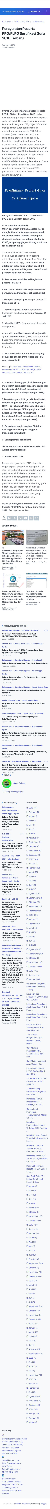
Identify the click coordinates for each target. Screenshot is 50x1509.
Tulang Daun (28, 713)
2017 (33, 915)
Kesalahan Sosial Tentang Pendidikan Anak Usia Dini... (35, 1027)
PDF (21, 995)
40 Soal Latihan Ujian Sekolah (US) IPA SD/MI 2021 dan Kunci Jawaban (12, 935)
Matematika (6, 948)
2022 (32, 1358)
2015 (32, 808)
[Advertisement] (25, 77)
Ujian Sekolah (18, 930)
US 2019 (5, 1002)
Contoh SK (25, 630)
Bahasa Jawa (7, 644)
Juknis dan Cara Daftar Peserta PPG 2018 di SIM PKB (36, 1081)
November (34, 850)
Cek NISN (5, 834)
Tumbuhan (39, 713)
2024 (32, 1366)
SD (5, 999)
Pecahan (17, 948)
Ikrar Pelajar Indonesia (20, 761)
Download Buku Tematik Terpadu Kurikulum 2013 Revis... (37, 1138)
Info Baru (5, 837)
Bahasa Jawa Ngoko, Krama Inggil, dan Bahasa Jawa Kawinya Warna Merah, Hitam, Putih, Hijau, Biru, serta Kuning (24, 735)
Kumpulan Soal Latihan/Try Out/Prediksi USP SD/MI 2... (37, 997)
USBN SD (5, 1005)
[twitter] (14, 518)
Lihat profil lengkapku (13, 791)
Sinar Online (19, 783)
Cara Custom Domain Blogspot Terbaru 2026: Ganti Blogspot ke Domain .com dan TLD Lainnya (12, 1487)
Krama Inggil (37, 644)
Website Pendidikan (22, 1504)
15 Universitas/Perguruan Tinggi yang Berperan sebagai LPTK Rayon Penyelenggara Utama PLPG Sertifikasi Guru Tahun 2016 (12, 556)
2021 (33, 1323)
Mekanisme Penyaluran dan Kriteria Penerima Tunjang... (36, 987)
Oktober (33, 846)
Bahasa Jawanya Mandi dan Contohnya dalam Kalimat (24, 663)
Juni (31, 829)
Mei (31, 825)
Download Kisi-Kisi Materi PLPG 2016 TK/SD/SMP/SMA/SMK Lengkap (36, 595)
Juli (31, 833)
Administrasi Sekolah (10, 630)
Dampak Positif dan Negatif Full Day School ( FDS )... (36, 1169)
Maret (32, 816)
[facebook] (9, 518)
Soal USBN (6, 930)
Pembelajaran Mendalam (11, 952)
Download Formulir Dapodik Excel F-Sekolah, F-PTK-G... (34, 1102)
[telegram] (25, 518)
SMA (18, 856)
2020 (32, 1281)
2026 (33, 1409)
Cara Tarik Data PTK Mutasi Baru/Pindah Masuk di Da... (35, 1179)
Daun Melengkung (9, 713)
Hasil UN (5, 856)
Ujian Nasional (13, 859)
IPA (19, 713)
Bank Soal (6, 899)
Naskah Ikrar (36, 761)
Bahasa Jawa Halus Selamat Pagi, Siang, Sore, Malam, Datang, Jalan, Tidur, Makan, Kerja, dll (24, 752)
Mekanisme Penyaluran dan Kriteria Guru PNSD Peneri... (36, 1007)
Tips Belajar (6, 955)
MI (17, 995)
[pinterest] (31, 518)
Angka (4, 700)
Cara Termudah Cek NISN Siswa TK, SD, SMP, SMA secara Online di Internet (12, 845)
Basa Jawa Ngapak (22, 660)
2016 (33, 859)
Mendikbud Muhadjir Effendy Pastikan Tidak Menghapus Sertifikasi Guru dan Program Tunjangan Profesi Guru (37, 553)
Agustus (33, 838)
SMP (4, 859)
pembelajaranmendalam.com (14, 1439)
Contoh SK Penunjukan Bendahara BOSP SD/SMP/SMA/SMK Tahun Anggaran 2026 (19, 635)
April (32, 820)
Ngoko (4, 647)
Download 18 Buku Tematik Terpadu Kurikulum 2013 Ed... (35, 1148)
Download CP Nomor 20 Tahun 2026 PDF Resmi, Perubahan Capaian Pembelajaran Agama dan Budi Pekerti (12, 1448)
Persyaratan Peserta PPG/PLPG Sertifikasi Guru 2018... (35, 1071)
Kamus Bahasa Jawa (40, 687)
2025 (32, 1379)
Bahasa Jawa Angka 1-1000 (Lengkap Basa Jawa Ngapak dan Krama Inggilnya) (22, 651)
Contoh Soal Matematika (11, 945)
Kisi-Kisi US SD (8, 995)
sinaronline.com (9, 1479)
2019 (33, 1225)
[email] (36, 518)
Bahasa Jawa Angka (22, 644)
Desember (34, 855)
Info (12, 856)
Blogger (43, 1504)
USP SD (15, 899)
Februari (33, 812)
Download (35, 630)
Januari (33, 863)
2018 (33, 971)
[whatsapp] (20, 518)
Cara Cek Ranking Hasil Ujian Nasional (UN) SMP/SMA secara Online (12, 864)
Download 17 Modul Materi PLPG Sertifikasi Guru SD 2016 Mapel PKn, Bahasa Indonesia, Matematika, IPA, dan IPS (21, 369)
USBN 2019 (15, 1002)
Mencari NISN (7, 840)
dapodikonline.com (10, 1460)
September (34, 842)
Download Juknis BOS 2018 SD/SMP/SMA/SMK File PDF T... (37, 1159)
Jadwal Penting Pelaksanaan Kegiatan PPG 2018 (36, 1091)
